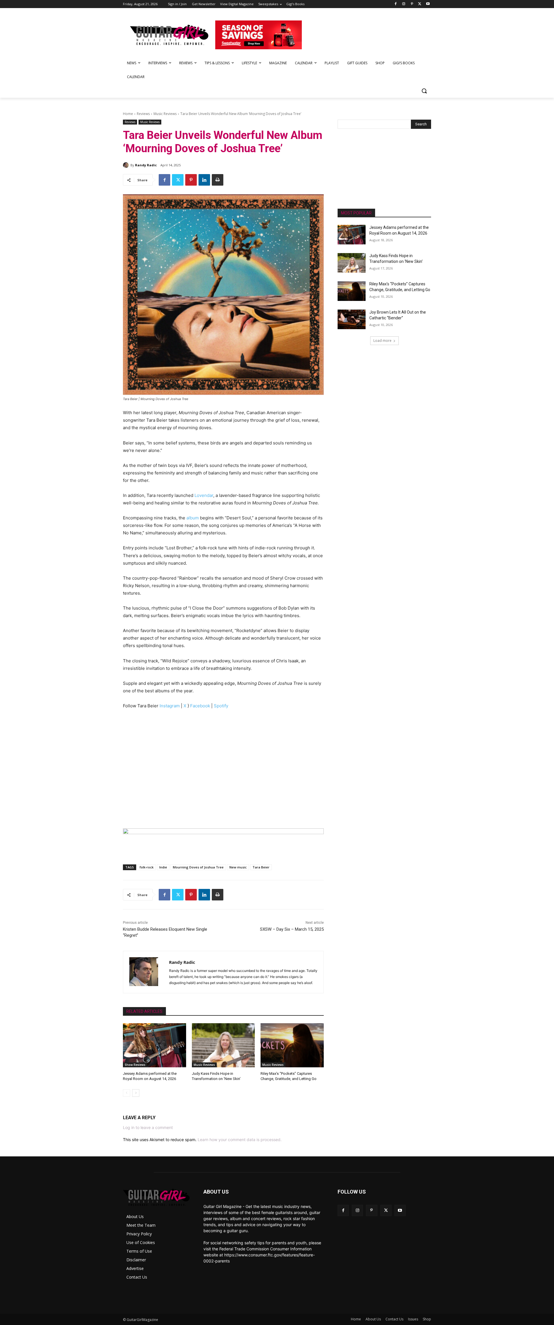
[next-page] (135, 1093)
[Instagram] (403, 4)
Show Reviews (135, 1065)
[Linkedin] (204, 180)
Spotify (221, 705)
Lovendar (203, 495)
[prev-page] (126, 1093)
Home (128, 113)
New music (238, 867)
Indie (163, 867)
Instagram (170, 705)
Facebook (200, 705)
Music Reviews (165, 113)
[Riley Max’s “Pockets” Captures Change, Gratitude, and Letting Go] (292, 1045)
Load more (382, 340)
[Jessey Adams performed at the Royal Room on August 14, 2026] (154, 1045)
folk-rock (147, 867)
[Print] (217, 180)
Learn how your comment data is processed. (240, 1139)
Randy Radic (146, 165)
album (192, 518)
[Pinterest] (412, 4)
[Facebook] (395, 4)
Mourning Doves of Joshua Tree (198, 867)
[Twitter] (419, 4)
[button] (424, 91)
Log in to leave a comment (148, 1127)
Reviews (143, 113)
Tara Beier (260, 867)
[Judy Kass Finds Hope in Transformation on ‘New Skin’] (223, 1045)
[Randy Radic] (126, 165)
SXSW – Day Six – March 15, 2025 (292, 929)
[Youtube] (427, 4)
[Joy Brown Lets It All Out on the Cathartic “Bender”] (352, 319)
